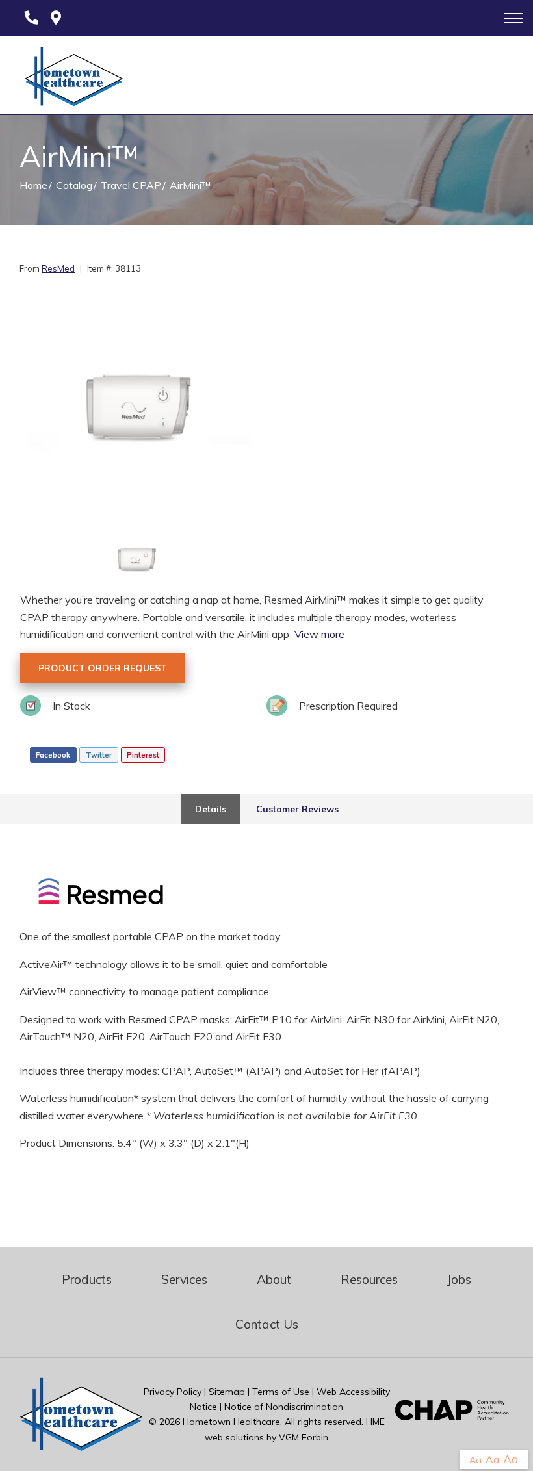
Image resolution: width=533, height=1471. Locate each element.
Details (210, 809)
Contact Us (266, 1324)
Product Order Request (102, 668)
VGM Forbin (303, 1437)
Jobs (459, 1279)
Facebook (53, 755)
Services (184, 1279)
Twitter (99, 755)
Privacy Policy (173, 1392)
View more (319, 634)
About (274, 1279)
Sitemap (227, 1392)
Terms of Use (280, 1392)
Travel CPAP (131, 185)
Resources (369, 1279)
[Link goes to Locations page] (56, 18)
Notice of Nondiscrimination (283, 1407)
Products (87, 1279)
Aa (475, 1460)
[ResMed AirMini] (138, 410)
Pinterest (143, 755)
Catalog (74, 185)
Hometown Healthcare (231, 1421)
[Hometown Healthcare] (67, 79)
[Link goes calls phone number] (29, 18)
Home (33, 185)
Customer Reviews (297, 809)
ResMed (58, 268)
